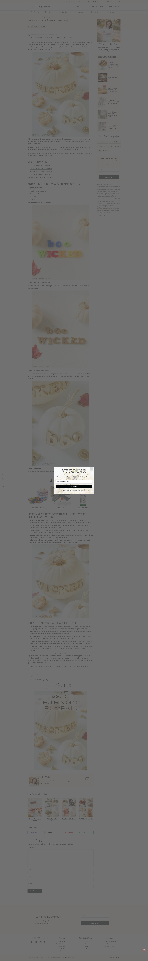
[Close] (91, 469)
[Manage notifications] (144, 950)
